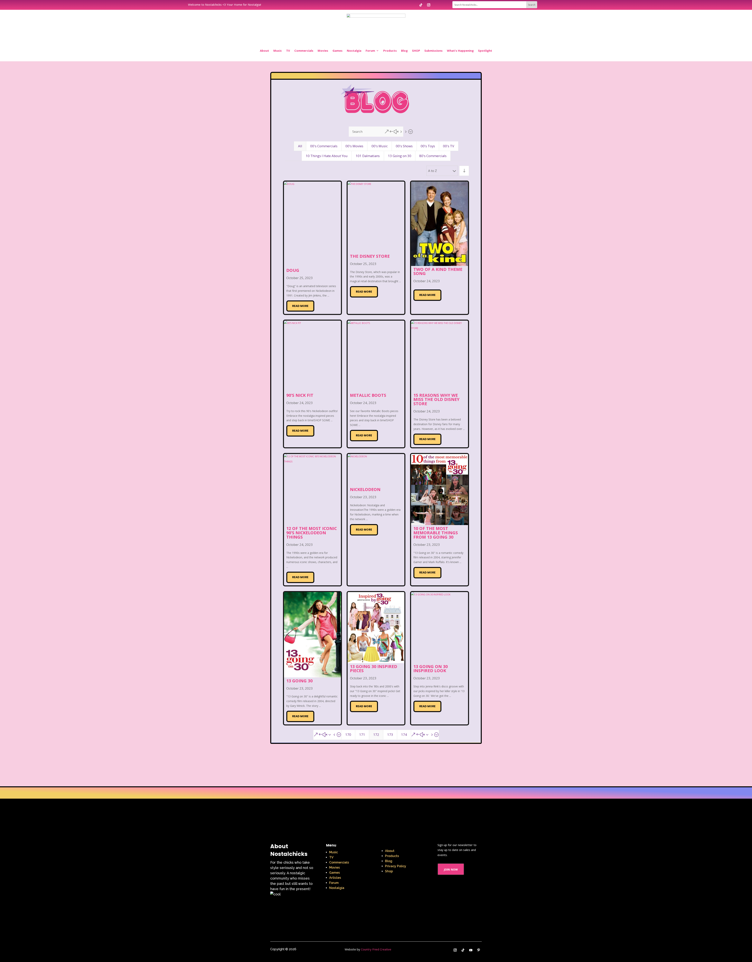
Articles (335, 878)
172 (376, 734)
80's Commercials (432, 156)
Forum (370, 50)
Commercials (303, 50)
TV (288, 50)
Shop (389, 871)
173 (390, 734)
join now (451, 869)
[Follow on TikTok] (421, 5)
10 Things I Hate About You (327, 156)
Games (338, 50)
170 (348, 734)
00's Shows (404, 146)
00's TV (448, 146)
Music (277, 50)
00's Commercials (323, 146)
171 (362, 734)
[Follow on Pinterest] (478, 950)
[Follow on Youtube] (471, 950)
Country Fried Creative (376, 949)
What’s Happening (460, 50)
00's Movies (354, 146)
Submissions (433, 50)
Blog (404, 50)
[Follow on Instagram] (429, 5)
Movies (323, 50)
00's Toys (428, 146)
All (300, 146)
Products (390, 50)
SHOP (416, 50)
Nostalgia (354, 50)
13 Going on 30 (399, 156)
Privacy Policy (395, 866)
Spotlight (485, 50)
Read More (300, 306)
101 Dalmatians (368, 156)
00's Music (379, 146)
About (264, 50)
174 (404, 734)
